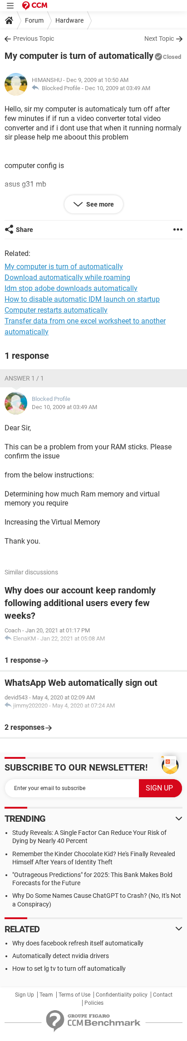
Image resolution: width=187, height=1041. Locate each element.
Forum (34, 20)
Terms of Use (74, 995)
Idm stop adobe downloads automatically (71, 288)
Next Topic (159, 38)
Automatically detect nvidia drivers (60, 955)
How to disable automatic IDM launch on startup (82, 299)
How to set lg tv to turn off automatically (69, 968)
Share (24, 229)
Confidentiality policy (122, 995)
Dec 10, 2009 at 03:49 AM (117, 88)
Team (46, 995)
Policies (93, 1003)
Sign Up (24, 995)
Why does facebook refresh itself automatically (77, 943)
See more (99, 204)
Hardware (69, 20)
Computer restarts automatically (56, 310)
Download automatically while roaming (67, 277)
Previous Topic (33, 38)
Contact (162, 995)
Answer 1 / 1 (24, 378)
